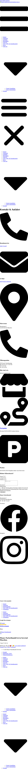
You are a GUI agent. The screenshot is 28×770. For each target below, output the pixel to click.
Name (1, 476)
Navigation (3, 428)
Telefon (2, 479)
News (4, 45)
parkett (2, 647)
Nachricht (2, 485)
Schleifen (5, 39)
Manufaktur (6, 41)
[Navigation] (14, 425)
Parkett (4, 37)
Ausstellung (6, 609)
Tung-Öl (5, 42)
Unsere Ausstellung (10, 88)
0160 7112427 (3, 246)
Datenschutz (3, 486)
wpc (6, 647)
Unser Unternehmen (11, 89)
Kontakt (5, 91)
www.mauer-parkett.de (20, 645)
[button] (14, 121)
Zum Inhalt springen (5, 0)
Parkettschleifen (6, 606)
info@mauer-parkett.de (5, 281)
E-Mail (2, 478)
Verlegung (5, 38)
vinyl (9, 647)
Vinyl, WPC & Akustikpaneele (10, 43)
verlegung (13, 647)
